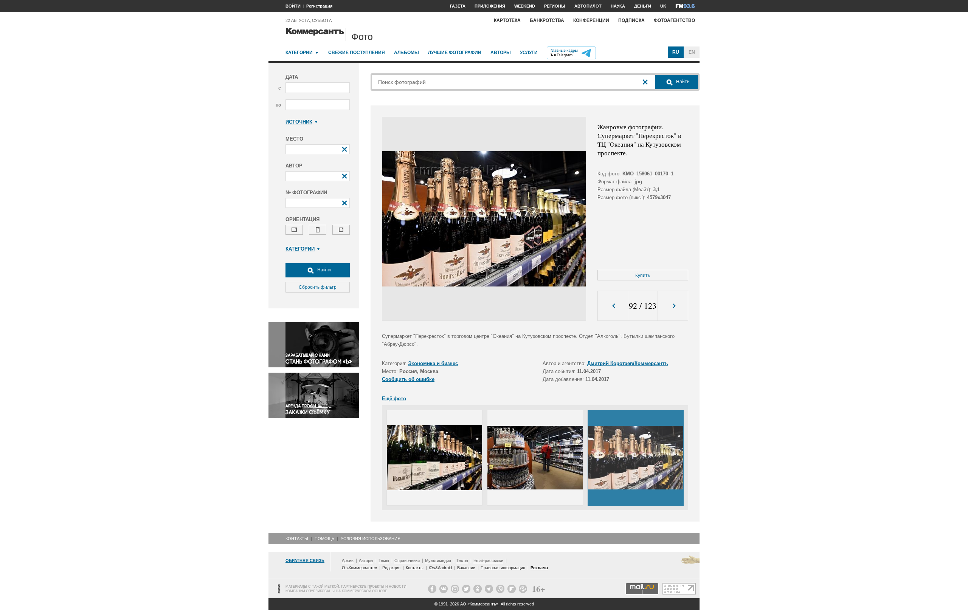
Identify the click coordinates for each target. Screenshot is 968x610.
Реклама (539, 567)
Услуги (529, 52)
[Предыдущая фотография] (613, 306)
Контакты (296, 538)
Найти (323, 269)
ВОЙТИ (293, 6)
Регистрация (319, 6)
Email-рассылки (488, 560)
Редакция (391, 567)
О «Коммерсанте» (359, 567)
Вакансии (466, 567)
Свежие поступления (356, 52)
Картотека (507, 20)
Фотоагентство (674, 20)
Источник (298, 122)
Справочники (407, 560)
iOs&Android (440, 567)
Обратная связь (304, 560)
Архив (348, 560)
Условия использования (370, 538)
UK (663, 6)
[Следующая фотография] (673, 306)
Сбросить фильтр (318, 287)
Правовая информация (503, 567)
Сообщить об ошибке (408, 379)
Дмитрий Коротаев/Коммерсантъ (627, 363)
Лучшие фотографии (454, 52)
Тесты (462, 560)
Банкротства (547, 20)
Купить (642, 275)
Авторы (500, 52)
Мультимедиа (438, 560)
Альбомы (406, 52)
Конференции (591, 20)
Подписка (631, 20)
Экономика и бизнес (433, 363)
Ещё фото (394, 398)
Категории (299, 52)
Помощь (324, 538)
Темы (384, 560)
